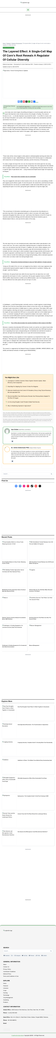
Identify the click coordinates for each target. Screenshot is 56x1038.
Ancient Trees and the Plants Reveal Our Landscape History (32, 813)
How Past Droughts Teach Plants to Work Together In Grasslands (33, 706)
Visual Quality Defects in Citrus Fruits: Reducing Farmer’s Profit (14, 562)
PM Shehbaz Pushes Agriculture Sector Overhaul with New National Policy (14, 590)
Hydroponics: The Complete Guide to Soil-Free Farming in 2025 (33, 796)
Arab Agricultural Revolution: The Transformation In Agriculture (33, 724)
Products (5, 1002)
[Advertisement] (28, 26)
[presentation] (14, 550)
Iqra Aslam (10, 64)
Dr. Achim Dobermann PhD (26, 64)
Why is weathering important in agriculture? (19, 405)
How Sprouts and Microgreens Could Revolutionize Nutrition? (33, 831)
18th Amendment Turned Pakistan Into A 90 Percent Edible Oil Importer (41, 562)
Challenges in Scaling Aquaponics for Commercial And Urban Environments (14, 646)
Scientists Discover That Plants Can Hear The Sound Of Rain (40, 618)
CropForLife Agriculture (18, 1035)
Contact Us (6, 966)
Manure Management (34, 645)
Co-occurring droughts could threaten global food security (24, 402)
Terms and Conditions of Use (10, 976)
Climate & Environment (8, 47)
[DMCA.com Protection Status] (28, 1029)
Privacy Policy (7, 969)
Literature (5, 988)
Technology (6, 995)
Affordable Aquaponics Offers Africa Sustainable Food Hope (32, 778)
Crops (4, 990)
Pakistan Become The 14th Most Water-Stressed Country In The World (40, 590)
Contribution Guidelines (9, 971)
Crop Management (8, 997)
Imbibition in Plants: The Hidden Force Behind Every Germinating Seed (35, 760)
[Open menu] (28, 10)
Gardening (6, 1000)
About (4, 964)
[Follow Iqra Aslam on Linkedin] (12, 441)
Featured (5, 985)
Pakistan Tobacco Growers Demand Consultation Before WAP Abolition (14, 618)
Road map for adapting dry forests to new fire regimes (23, 386)
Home (4, 983)
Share (36, 102)
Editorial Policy (7, 974)
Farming (5, 992)
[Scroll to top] (51, 1035)
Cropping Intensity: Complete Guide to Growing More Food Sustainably (35, 742)
